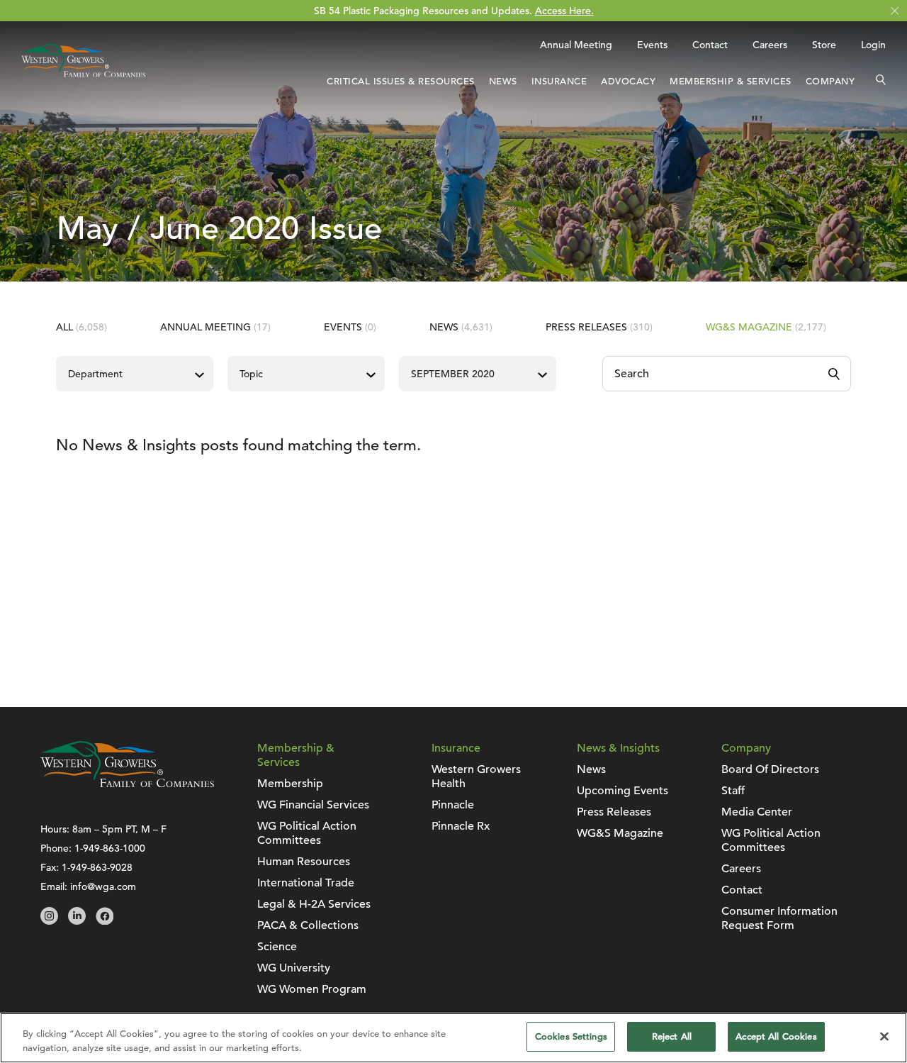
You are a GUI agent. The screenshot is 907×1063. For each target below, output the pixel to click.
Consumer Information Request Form (779, 918)
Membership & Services (730, 81)
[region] (453, 1038)
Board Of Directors (770, 769)
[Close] (884, 1036)
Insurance (559, 81)
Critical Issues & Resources (401, 81)
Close (894, 11)
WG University (293, 968)
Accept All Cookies (776, 1036)
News (503, 81)
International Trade (305, 883)
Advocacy (628, 81)
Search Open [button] (881, 81)
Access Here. (564, 10)
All (81, 327)
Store (824, 44)
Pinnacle (453, 805)
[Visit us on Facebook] (104, 921)
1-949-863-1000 (109, 848)
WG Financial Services (313, 805)
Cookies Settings (571, 1036)
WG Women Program (311, 989)
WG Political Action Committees (306, 833)
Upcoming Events (622, 791)
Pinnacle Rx (461, 826)
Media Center (756, 812)
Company (830, 81)
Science (277, 947)
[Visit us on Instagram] (49, 921)
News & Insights (618, 748)
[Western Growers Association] (83, 80)
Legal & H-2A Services (314, 904)
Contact (710, 44)
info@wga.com (103, 886)
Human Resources (303, 862)
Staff (733, 791)
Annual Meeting (576, 44)
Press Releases (599, 327)
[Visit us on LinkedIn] (77, 921)
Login (873, 44)
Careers (770, 44)
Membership (290, 784)
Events (652, 44)
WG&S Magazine (766, 327)
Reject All (672, 1036)
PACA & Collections (308, 925)
